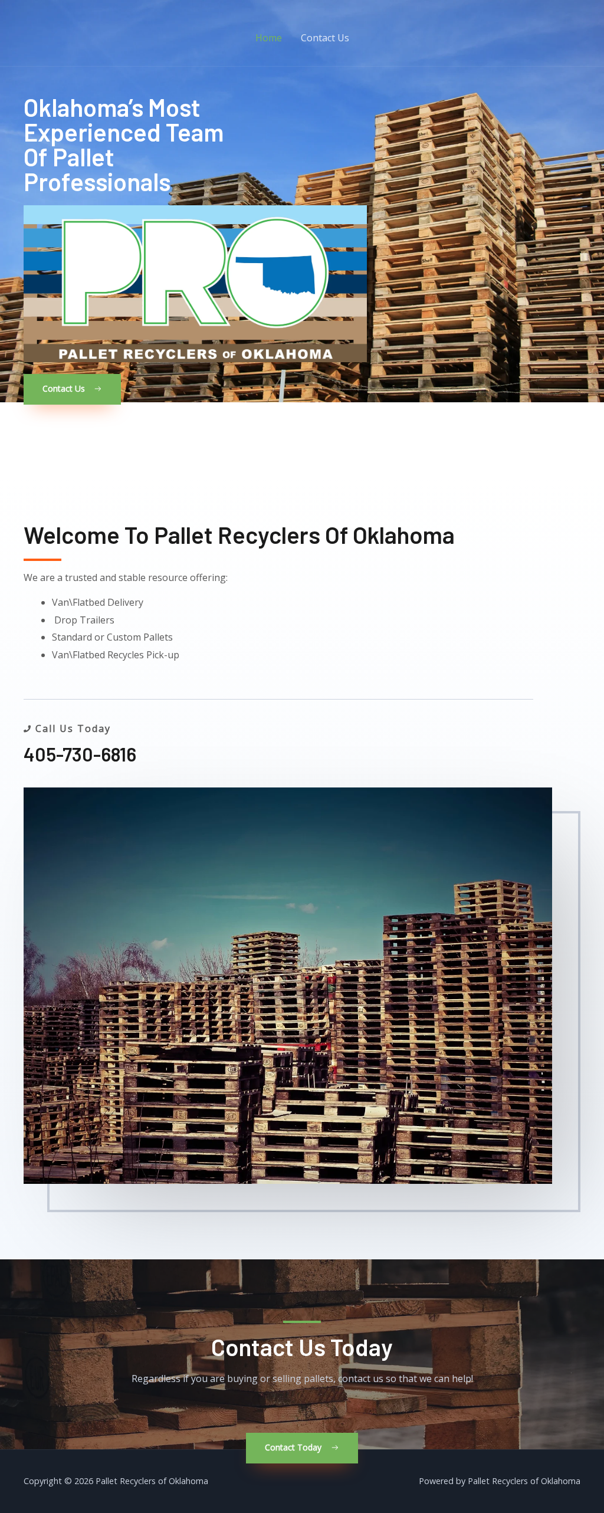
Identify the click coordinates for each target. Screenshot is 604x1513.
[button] (72, 389)
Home (268, 37)
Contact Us (325, 37)
